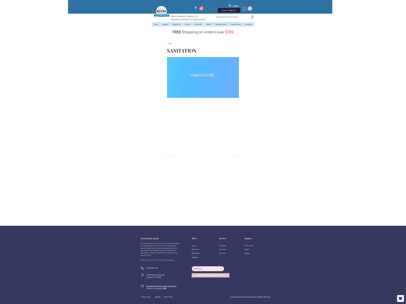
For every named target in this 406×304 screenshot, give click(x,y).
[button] (247, 8)
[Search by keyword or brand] (252, 17)
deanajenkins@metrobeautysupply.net (161, 286)
